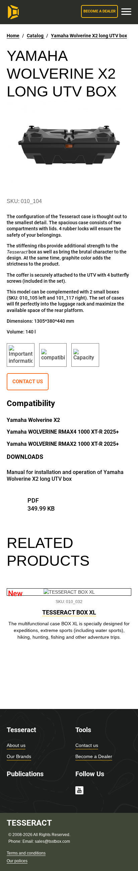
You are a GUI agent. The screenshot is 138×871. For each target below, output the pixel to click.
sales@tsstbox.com (52, 841)
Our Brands (19, 756)
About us (16, 745)
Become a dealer (99, 11)
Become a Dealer (93, 756)
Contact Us (27, 382)
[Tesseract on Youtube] (79, 791)
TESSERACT (29, 823)
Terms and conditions (26, 853)
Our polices (17, 861)
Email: (28, 841)
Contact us (86, 745)
